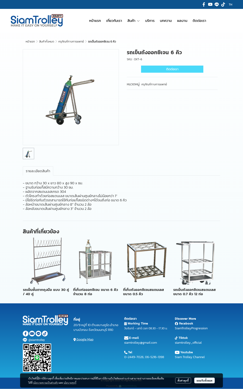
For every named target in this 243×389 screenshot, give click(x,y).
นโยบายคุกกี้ (70, 382)
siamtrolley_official (188, 342)
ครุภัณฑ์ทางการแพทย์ (71, 41)
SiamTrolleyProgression (191, 328)
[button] (230, 4)
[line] (217, 4)
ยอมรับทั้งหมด (204, 380)
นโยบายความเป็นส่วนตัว (45, 382)
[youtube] (210, 4)
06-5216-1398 (154, 357)
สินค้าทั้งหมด (46, 41)
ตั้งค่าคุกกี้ (183, 380)
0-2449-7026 (134, 357)
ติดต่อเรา (172, 69)
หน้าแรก (30, 41)
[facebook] (204, 4)
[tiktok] (223, 4)
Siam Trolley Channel (190, 357)
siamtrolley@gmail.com (140, 342)
